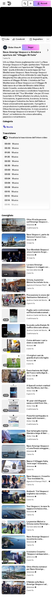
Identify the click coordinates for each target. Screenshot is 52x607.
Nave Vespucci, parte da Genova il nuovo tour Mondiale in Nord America (38, 236)
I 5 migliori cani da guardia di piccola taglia (37, 356)
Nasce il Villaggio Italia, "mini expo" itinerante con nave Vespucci (37, 462)
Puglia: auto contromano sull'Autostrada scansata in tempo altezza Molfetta (38, 311)
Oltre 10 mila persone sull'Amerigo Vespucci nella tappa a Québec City (37, 220)
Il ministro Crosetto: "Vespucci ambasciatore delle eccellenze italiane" (38, 553)
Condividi (20, 39)
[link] (12, 47)
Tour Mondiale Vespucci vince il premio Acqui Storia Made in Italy (38, 251)
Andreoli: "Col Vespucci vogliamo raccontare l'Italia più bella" (38, 492)
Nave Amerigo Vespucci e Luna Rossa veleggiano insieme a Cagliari (38, 447)
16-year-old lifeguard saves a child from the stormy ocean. (37, 402)
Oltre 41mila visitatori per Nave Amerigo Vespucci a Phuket (37, 568)
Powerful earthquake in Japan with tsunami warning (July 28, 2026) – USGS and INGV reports (38, 417)
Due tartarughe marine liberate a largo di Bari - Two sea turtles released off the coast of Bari (38, 432)
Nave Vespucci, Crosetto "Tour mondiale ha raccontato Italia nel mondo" (38, 477)
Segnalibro (38, 39)
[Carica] (31, 3)
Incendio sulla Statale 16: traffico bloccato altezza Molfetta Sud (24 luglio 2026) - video (38, 326)
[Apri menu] (4, 3)
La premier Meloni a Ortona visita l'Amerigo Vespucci (37, 523)
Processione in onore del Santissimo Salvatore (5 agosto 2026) (38, 296)
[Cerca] (25, 3)
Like (7, 39)
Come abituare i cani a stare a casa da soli (37, 341)
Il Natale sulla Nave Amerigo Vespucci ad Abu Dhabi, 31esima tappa (38, 583)
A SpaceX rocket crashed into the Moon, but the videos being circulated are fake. (38, 386)
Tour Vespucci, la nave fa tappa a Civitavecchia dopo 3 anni (38, 507)
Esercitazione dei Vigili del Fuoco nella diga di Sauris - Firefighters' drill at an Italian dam (38, 371)
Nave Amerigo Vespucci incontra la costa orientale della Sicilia (38, 538)
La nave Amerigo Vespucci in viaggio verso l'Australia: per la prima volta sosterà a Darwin (38, 266)
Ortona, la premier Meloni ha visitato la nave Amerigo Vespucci (38, 281)
